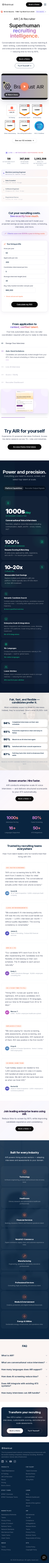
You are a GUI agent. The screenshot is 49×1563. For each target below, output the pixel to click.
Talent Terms (5, 1535)
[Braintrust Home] (8, 4)
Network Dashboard (32, 1497)
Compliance (30, 1520)
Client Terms (5, 1538)
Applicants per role (11, 258)
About (28, 1506)
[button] (24, 86)
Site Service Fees (7, 1532)
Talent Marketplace (7, 1471)
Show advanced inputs (14, 296)
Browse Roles (30, 1474)
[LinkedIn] (2, 1461)
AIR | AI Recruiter (6, 1477)
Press (28, 1500)
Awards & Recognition (33, 1503)
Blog (27, 1494)
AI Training (4, 1474)
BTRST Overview (7, 1494)
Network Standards (7, 1529)
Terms (3, 1517)
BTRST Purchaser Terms (9, 1497)
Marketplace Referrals (8, 1514)
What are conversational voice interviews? (23, 1362)
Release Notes (31, 1526)
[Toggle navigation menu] (45, 4)
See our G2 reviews (23, 140)
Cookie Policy (30, 1547)
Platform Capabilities (13, 488)
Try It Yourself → (24, 66)
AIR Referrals (30, 1514)
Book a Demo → (24, 799)
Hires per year (9, 248)
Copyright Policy (31, 1550)
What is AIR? (7, 1355)
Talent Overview (31, 1471)
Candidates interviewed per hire (15, 267)
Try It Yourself (33, 1431)
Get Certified (30, 1477)
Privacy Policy (6, 1520)
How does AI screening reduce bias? (19, 1376)
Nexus (3, 1479)
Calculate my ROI (24, 304)
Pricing (3, 1482)
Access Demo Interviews (24, 447)
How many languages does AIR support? (21, 1369)
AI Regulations (30, 1523)
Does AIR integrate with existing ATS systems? (19, 1384)
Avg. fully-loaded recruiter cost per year (18, 286)
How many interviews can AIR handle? (20, 1393)
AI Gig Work (30, 1479)
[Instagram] (15, 1461)
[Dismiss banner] (45, 11)
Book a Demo (34, 4)
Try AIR (28, 1517)
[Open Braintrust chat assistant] (44, 1557)
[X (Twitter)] (6, 1461)
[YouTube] (10, 1461)
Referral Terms (6, 1526)
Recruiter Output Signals (35, 488)
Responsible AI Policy (33, 1538)
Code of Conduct (7, 1523)
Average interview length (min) (15, 276)
